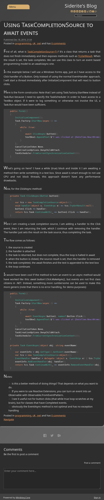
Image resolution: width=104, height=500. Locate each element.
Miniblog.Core (23, 497)
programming (23, 43)
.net (39, 43)
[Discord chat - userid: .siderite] (72, 11)
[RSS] (74, 11)
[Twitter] (85, 11)
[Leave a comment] (96, 11)
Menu (12, 6)
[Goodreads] (93, 11)
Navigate (9, 419)
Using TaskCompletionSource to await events (48, 29)
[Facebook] (82, 11)
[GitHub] (90, 11)
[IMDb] (80, 11)
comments (58, 43)
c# (34, 43)
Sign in (97, 497)
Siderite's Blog (81, 5)
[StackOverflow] (88, 11)
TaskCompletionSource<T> (42, 51)
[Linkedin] (77, 11)
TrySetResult (85, 56)
